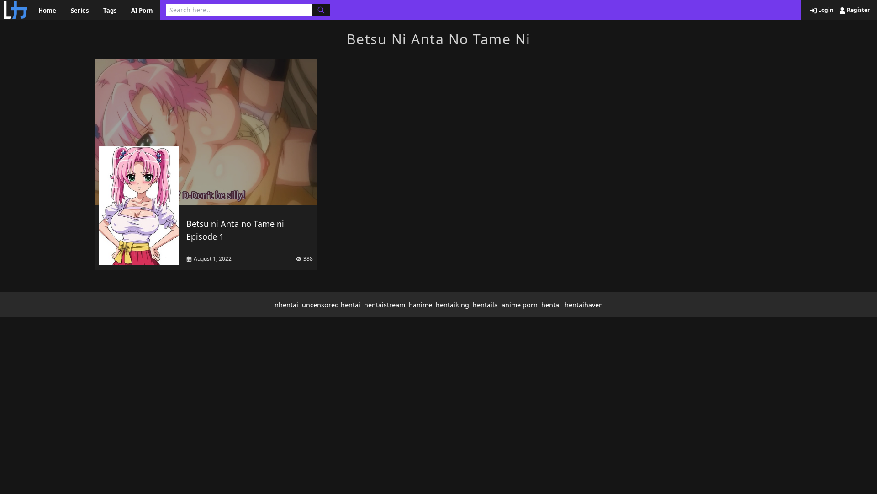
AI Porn (142, 10)
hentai (551, 305)
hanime (420, 305)
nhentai (286, 305)
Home (47, 10)
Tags (109, 10)
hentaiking (452, 305)
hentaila (485, 305)
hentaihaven (584, 305)
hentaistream (384, 305)
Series (80, 10)
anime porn (520, 305)
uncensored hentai (331, 305)
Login (825, 10)
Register (857, 10)
